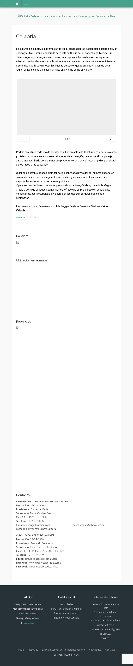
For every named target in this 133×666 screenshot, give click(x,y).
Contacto (110, 649)
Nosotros (33, 649)
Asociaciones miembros (66, 613)
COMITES (105, 638)
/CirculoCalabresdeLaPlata (43, 566)
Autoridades (66, 604)
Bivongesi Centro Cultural (42, 528)
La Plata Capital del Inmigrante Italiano (63, 649)
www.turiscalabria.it (27, 217)
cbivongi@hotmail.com (37, 524)
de (66, 138)
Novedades (95, 649)
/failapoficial (28, 622)
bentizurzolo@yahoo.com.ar (88, 524)
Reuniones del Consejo (66, 617)
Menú (25, 3)
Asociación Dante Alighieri (105, 629)
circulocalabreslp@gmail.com (41, 558)
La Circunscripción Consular (66, 608)
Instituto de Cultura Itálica (105, 620)
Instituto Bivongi (105, 624)
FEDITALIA (105, 633)
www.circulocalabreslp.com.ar (45, 562)
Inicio (21, 649)
